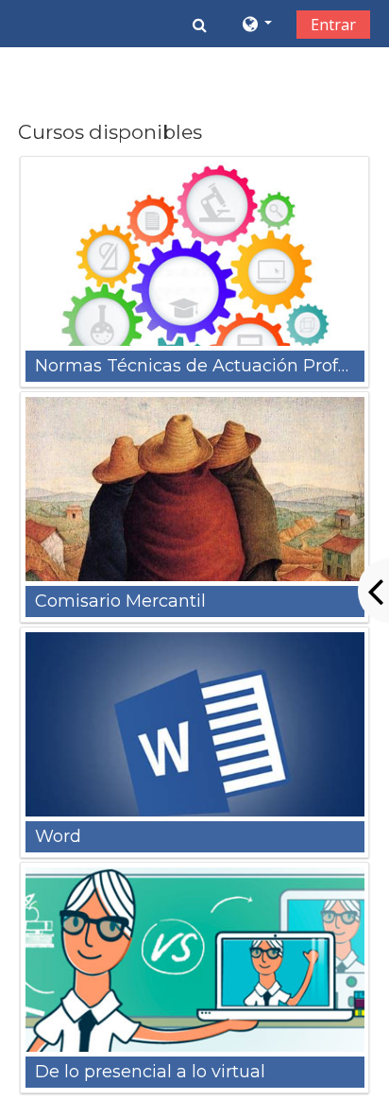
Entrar (333, 24)
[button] (199, 24)
